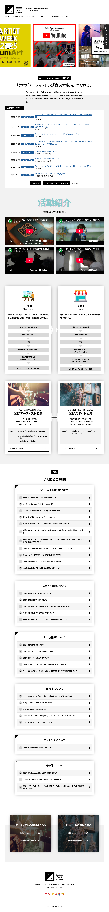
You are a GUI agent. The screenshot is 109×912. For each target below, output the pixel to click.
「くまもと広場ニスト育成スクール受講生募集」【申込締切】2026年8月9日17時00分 (63, 115)
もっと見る (75, 183)
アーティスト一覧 (18, 16)
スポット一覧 (31, 16)
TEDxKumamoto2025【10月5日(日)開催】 (50, 173)
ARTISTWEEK (42, 16)
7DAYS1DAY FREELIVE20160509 (47, 159)
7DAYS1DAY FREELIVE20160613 (47, 151)
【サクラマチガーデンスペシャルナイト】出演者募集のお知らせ (57, 134)
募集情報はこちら (57, 16)
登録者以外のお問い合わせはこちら (56, 183)
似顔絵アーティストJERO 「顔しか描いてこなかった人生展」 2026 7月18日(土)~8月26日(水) (62, 125)
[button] (101, 46)
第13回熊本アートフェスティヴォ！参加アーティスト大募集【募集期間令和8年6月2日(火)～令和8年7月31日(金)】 (63, 142)
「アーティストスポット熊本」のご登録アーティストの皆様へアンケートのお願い (63, 166)
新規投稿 (36, 183)
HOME (7, 16)
